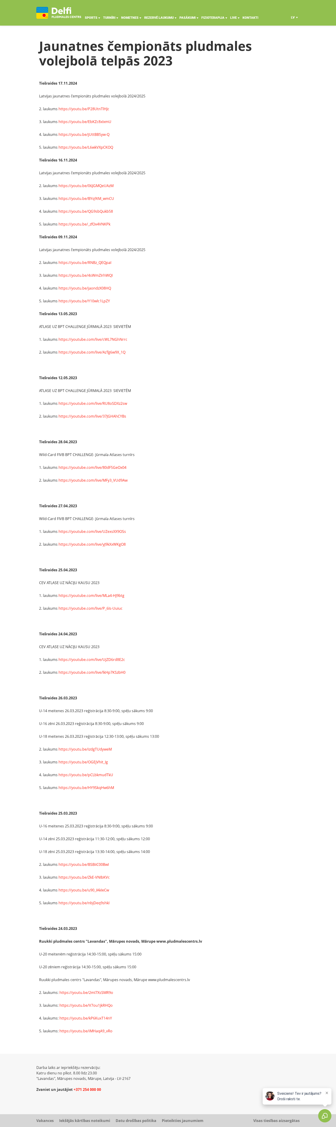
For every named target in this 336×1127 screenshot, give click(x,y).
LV (293, 17)
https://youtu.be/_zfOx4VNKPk (84, 224)
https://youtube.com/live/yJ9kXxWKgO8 (92, 544)
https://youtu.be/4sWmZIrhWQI (86, 275)
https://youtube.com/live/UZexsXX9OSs (92, 531)
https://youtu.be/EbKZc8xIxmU (85, 121)
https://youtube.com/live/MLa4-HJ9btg (91, 595)
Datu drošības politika (136, 1120)
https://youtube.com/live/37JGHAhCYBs (92, 416)
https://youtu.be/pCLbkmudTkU (86, 774)
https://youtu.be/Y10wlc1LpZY (84, 300)
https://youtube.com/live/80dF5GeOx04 (92, 467)
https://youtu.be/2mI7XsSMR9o (86, 992)
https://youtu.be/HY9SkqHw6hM (86, 787)
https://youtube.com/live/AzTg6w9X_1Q (92, 352)
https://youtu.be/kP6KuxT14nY (85, 1018)
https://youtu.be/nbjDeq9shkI (84, 902)
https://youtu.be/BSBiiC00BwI (84, 864)
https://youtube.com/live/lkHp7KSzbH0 (92, 672)
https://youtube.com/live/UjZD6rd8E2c (92, 659)
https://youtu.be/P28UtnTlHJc (84, 108)
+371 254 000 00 (87, 1089)
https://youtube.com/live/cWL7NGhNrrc (93, 339)
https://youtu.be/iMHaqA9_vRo (85, 1030)
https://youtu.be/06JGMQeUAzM (86, 185)
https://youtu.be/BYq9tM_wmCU (86, 198)
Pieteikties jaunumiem (182, 1120)
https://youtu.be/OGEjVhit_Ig (83, 762)
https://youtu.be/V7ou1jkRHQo (86, 1005)
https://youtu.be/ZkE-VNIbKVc (84, 877)
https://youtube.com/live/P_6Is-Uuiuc (91, 608)
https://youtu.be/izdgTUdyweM (85, 749)
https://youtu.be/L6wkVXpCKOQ (86, 147)
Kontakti (250, 17)
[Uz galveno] (58, 12)
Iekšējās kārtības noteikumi (84, 1120)
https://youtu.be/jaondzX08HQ (85, 288)
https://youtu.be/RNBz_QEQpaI (85, 262)
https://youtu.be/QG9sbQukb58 (86, 211)
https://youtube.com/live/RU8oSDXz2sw (93, 403)
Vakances (45, 1120)
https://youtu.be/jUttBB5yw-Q (84, 134)
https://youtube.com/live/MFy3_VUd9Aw (93, 480)
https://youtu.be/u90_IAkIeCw (84, 890)
